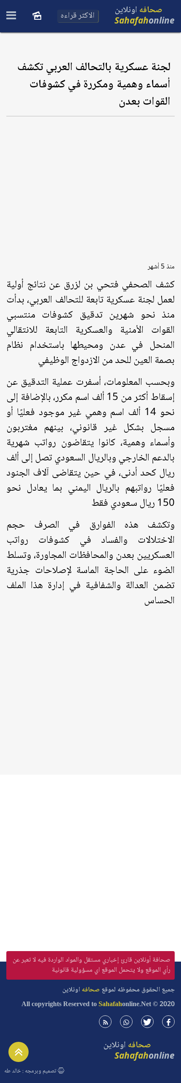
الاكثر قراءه (78, 16)
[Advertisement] (90, 186)
